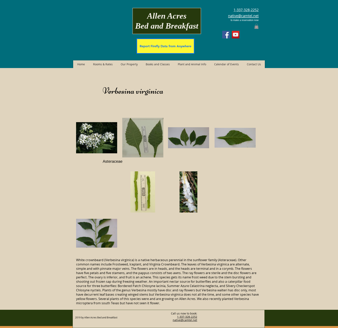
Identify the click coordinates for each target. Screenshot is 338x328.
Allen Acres (166, 15)
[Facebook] (226, 34)
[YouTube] (235, 34)
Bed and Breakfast (166, 25)
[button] (256, 26)
